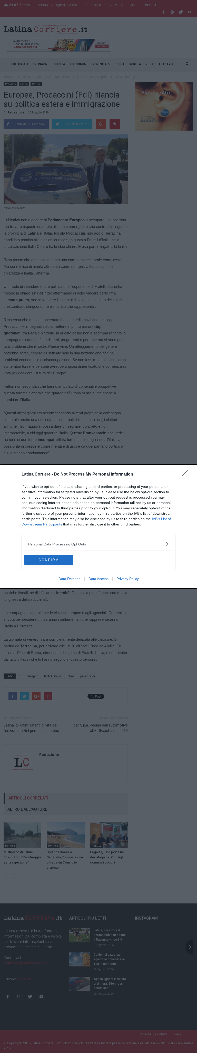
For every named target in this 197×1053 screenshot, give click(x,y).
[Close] (187, 474)
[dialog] (98, 526)
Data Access (98, 579)
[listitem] (98, 544)
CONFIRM (48, 560)
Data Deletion (69, 579)
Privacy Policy (127, 579)
